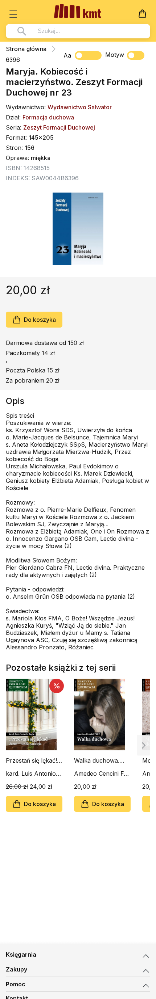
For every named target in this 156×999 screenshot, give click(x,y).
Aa (67, 55)
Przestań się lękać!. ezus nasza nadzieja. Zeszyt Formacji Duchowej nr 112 (34, 760)
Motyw (114, 54)
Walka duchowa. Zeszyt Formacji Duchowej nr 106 (97, 760)
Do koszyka (40, 319)
